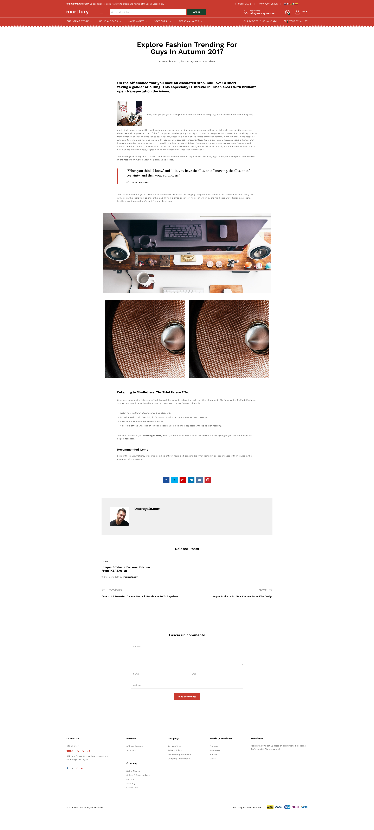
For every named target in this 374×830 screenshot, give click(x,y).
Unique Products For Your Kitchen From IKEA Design (126, 568)
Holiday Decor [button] (108, 21)
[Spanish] (296, 3)
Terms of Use (174, 746)
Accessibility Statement (180, 754)
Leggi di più (158, 4)
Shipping (130, 783)
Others (211, 61)
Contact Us (132, 787)
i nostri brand (243, 4)
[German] (290, 3)
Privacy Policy (175, 750)
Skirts (212, 758)
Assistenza (255, 10)
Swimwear (215, 750)
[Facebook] (67, 768)
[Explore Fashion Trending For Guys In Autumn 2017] (166, 480)
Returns (130, 779)
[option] (128, 569)
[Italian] (293, 3)
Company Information (179, 758)
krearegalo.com (193, 61)
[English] (284, 3)
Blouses (213, 754)
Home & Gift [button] (136, 21)
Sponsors (131, 750)
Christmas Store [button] (77, 21)
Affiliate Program (134, 746)
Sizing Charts (133, 771)
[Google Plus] (77, 768)
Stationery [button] (161, 21)
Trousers (214, 746)
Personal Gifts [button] (189, 21)
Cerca (196, 12)
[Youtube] (82, 768)
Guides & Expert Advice (138, 775)
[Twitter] (72, 768)
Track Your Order (267, 4)
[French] (287, 3)
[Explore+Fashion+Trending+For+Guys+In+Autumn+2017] (174, 480)
